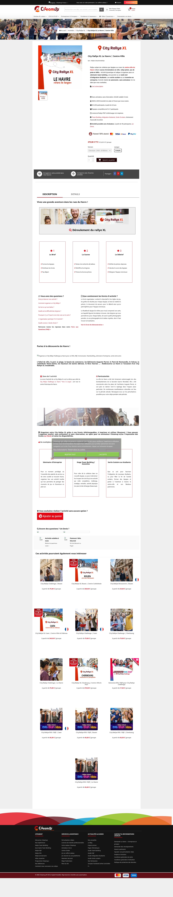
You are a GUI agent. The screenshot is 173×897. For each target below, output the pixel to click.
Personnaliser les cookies (76, 450)
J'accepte (103, 454)
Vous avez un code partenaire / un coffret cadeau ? (91, 2)
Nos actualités (92, 840)
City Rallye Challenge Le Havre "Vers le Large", (56, 382)
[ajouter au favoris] (39, 174)
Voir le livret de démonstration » (92, 325)
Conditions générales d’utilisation (124, 860)
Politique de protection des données (125, 862)
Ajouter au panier (106, 160)
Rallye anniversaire (41, 856)
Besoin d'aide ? (130, 2)
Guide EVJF (91, 853)
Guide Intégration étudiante (96, 856)
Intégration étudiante (108, 117)
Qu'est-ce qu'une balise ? (46, 307)
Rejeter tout (70, 454)
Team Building (96, 117)
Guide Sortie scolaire (94, 858)
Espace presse (92, 845)
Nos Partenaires (92, 861)
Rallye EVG (38, 853)
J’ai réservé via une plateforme (71, 856)
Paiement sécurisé (67, 858)
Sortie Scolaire (120, 117)
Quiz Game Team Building (43, 848)
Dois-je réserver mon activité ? (47, 299)
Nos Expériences (40, 843)
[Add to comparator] (73, 173)
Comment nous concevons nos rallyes (46, 866)
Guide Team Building (94, 850)
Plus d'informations (60, 450)
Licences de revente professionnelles (73, 843)
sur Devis (48, 436)
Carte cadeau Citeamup (69, 845)
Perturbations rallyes (68, 840)
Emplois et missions (120, 854)
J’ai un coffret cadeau (68, 853)
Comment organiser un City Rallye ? (49, 303)
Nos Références (40, 863)
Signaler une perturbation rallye (124, 852)
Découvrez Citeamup (41, 840)
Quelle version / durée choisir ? (48, 323)
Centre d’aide (66, 850)
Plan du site (65, 863)
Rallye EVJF (38, 850)
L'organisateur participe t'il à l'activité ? (50, 319)
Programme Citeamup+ (42, 861)
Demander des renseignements (123, 846)
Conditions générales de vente (123, 857)
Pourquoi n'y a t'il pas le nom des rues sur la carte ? (54, 315)
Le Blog (90, 843)
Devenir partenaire (120, 849)
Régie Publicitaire (67, 861)
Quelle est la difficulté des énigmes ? (49, 311)
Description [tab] (50, 194)
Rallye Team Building (41, 845)
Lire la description (97, 86)
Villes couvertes (40, 858)
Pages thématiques (93, 848)
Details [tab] (75, 194)
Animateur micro (67, 848)
